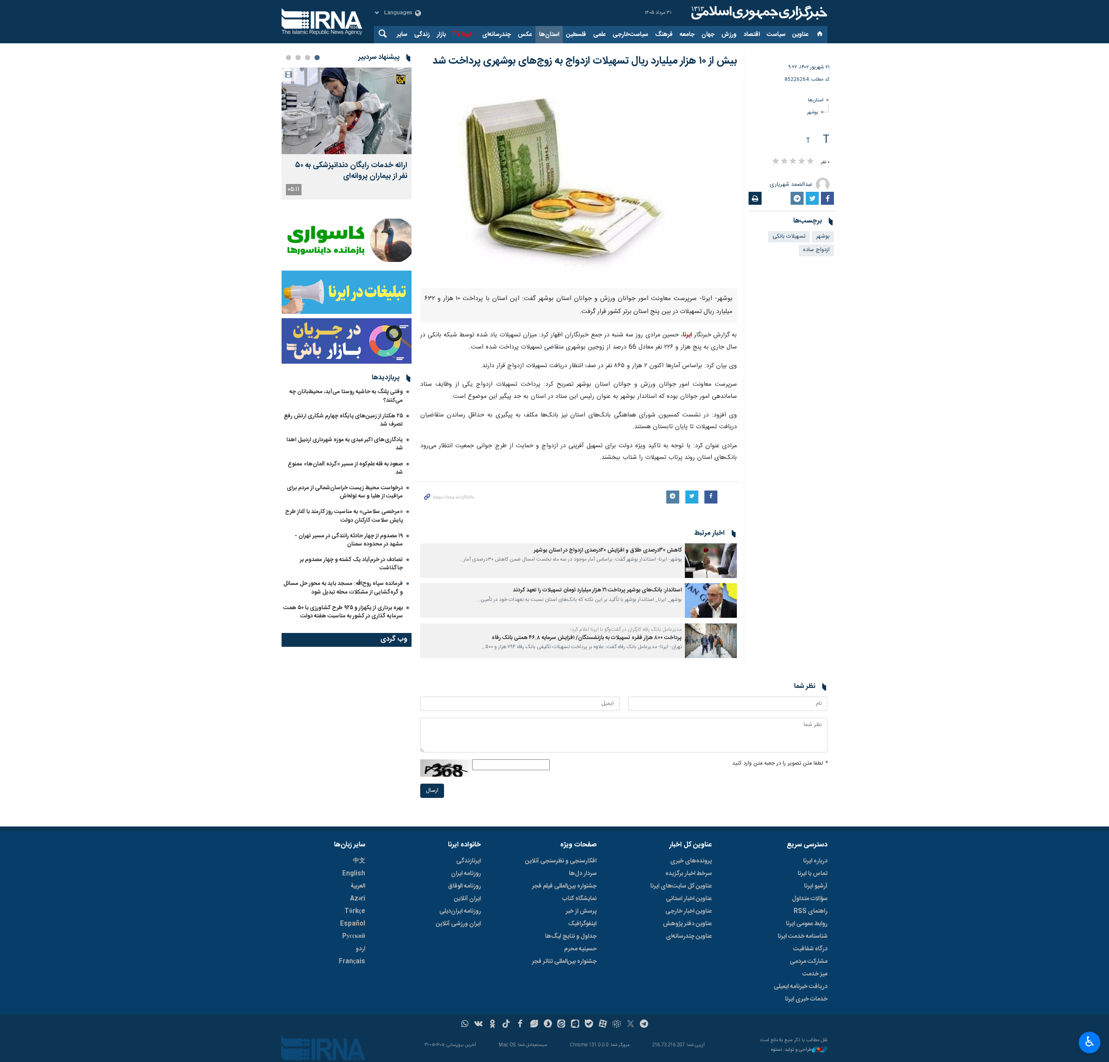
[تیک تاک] (506, 1025)
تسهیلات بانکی (788, 236)
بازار (441, 34)
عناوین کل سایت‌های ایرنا (681, 886)
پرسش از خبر (581, 911)
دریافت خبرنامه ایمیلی (800, 986)
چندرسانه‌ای (496, 34)
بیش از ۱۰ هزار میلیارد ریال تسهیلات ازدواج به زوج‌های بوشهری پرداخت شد (584, 61)
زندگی (422, 34)
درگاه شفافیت (810, 949)
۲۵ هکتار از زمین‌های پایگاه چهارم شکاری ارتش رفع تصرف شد (343, 420)
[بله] (589, 1025)
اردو (360, 949)
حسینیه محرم (580, 949)
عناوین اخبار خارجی (688, 911)
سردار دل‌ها (583, 873)
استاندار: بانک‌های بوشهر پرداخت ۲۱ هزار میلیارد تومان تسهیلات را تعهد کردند (597, 590)
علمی (599, 34)
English (353, 873)
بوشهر (812, 112)
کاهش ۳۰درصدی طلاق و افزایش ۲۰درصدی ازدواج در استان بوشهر (608, 550)
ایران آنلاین (467, 899)
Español (352, 924)
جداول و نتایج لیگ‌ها (571, 936)
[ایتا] (561, 1025)
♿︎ (1089, 1041)
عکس (525, 34)
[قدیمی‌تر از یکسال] (711, 560)
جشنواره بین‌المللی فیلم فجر (564, 886)
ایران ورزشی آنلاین (458, 924)
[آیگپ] (575, 1025)
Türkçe (354, 911)
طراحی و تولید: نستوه (791, 1050)
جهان (707, 34)
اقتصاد (751, 34)
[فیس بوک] (520, 1025)
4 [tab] (288, 57)
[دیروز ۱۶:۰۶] (347, 111)
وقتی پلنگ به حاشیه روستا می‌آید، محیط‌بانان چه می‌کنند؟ (346, 396)
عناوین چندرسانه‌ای (689, 936)
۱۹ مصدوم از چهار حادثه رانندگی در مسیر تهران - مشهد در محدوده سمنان (349, 540)
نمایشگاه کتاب (579, 899)
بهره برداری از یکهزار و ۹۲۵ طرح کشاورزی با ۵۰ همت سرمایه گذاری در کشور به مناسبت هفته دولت (343, 612)
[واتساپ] (465, 1025)
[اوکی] (492, 1025)
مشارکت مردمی (808, 961)
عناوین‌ (800, 34)
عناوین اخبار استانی (689, 899)
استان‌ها (549, 34)
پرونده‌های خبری (691, 861)
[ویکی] (478, 1025)
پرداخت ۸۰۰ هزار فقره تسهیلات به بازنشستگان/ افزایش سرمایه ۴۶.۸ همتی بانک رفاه (587, 637)
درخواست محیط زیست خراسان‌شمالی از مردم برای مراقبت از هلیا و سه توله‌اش (345, 492)
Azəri (357, 899)
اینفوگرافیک (582, 924)
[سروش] (548, 1025)
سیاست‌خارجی (630, 34)
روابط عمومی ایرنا (806, 924)
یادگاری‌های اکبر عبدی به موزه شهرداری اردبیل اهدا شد (344, 444)
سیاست (776, 34)
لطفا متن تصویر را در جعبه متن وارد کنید (779, 763)
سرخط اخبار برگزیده (688, 873)
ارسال (432, 790)
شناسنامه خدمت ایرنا (802, 936)
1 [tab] (317, 57)
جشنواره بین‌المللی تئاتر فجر (564, 961)
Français (352, 961)
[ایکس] (630, 1025)
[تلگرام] (644, 1025)
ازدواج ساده (816, 250)
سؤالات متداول (809, 899)
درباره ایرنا (815, 861)
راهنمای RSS (810, 911)
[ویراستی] (534, 1025)
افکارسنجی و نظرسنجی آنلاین (561, 861)
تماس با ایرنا (812, 873)
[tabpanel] (347, 134)
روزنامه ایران (466, 873)
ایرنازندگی (468, 861)
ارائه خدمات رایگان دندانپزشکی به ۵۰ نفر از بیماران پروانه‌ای (351, 171)
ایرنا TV (461, 34)
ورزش (728, 34)
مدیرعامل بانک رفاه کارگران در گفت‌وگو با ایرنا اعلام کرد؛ (626, 629)
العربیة (357, 886)
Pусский (353, 936)
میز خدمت (814, 974)
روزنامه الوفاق (464, 886)
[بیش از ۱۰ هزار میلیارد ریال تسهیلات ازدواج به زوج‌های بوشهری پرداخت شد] (578, 182)
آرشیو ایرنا (815, 886)
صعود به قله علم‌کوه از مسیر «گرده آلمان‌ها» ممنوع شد (345, 468)
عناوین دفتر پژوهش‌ (687, 924)
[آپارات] (603, 1025)
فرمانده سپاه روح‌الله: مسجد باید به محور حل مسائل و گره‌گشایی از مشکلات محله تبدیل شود (343, 588)
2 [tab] (307, 57)
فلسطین (576, 34)
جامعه (687, 34)
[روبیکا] (617, 1025)
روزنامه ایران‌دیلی (460, 911)
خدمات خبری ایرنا (806, 999)
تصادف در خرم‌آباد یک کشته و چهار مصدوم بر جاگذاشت (351, 564)
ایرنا (758, 13)
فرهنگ (664, 34)
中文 (359, 861)
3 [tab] (298, 57)
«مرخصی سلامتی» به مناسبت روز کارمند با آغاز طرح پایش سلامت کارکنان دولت (344, 516)
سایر (402, 34)
